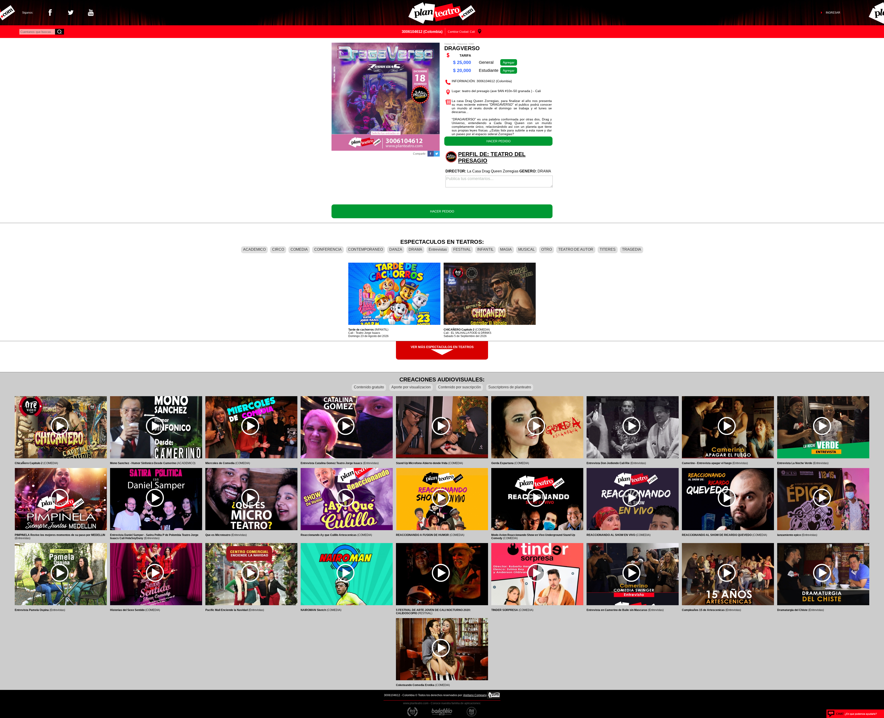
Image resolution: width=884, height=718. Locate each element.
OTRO (546, 249)
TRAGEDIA (631, 249)
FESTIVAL (462, 249)
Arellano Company (475, 695)
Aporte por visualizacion (411, 387)
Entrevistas (438, 249)
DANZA (395, 249)
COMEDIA (299, 249)
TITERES (607, 249)
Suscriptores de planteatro (509, 387)
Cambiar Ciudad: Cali (461, 31)
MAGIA (506, 249)
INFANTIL (485, 249)
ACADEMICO (254, 249)
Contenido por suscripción (459, 387)
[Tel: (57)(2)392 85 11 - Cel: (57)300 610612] (852, 713)
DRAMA (415, 249)
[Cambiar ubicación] (479, 31)
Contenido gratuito (369, 387)
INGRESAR (833, 12)
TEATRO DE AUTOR (575, 249)
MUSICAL (526, 249)
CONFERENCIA (328, 249)
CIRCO (278, 249)
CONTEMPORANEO (365, 249)
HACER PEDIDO (498, 141)
